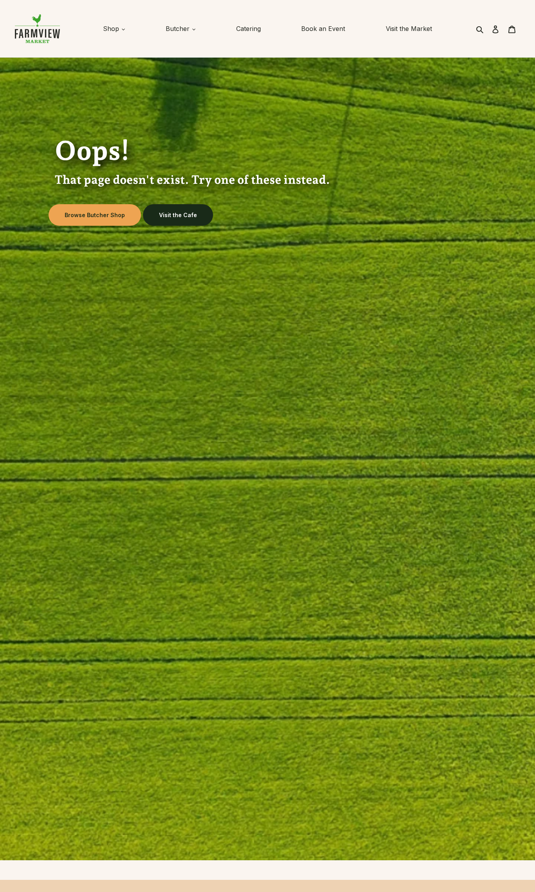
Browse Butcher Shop (95, 215)
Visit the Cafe (178, 215)
